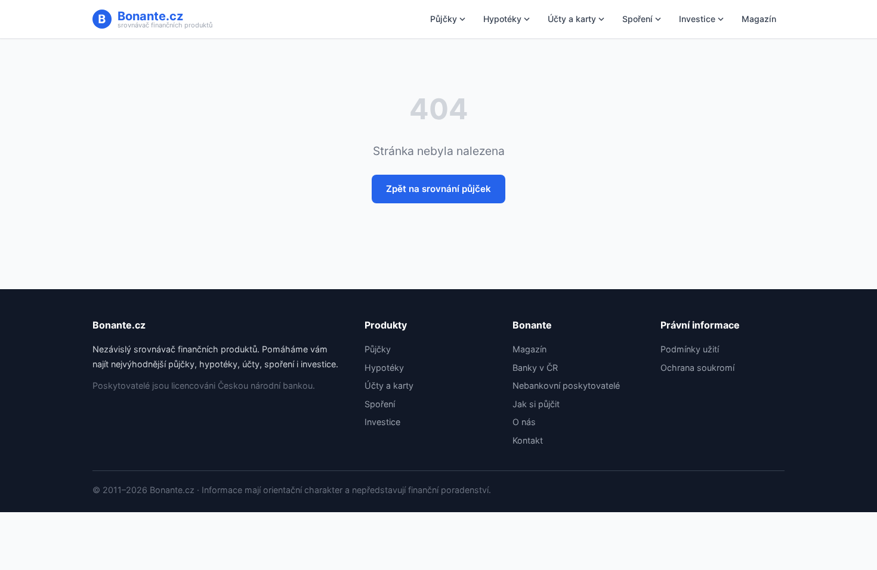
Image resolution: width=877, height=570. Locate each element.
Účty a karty (572, 19)
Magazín (759, 19)
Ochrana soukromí (697, 368)
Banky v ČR (535, 368)
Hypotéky (502, 19)
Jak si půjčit (536, 404)
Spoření (637, 19)
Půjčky (443, 19)
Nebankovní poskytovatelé (566, 385)
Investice (697, 19)
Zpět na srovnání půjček (438, 188)
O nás (524, 422)
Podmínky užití (689, 349)
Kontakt (527, 440)
